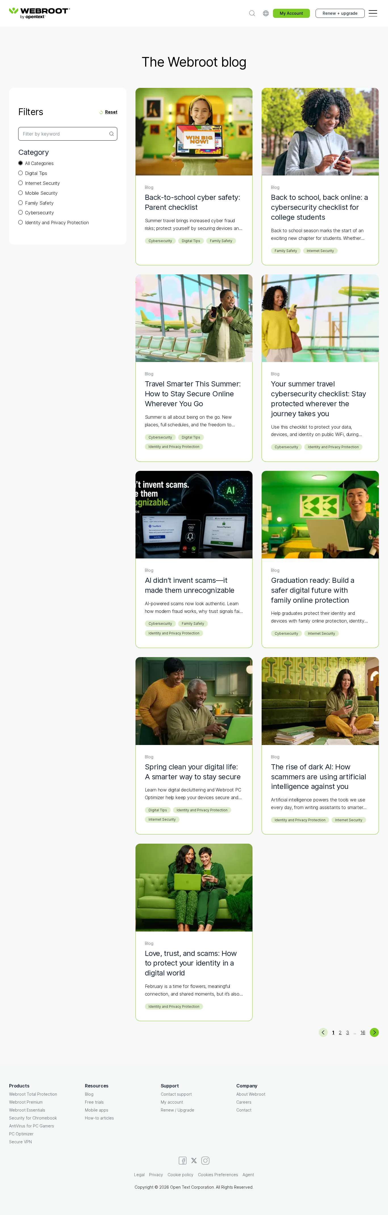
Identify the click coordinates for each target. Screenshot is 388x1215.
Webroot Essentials (27, 1110)
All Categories (39, 163)
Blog (89, 1094)
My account (172, 1102)
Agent (248, 1174)
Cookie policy (180, 1174)
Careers (243, 1102)
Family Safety (39, 203)
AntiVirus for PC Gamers (31, 1125)
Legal (139, 1174)
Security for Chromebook (33, 1117)
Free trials (94, 1102)
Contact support (176, 1094)
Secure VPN (20, 1141)
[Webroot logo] (39, 13)
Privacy (156, 1174)
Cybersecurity (39, 212)
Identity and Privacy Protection (57, 222)
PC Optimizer (21, 1133)
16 (362, 1032)
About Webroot (250, 1094)
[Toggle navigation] (373, 13)
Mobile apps (96, 1110)
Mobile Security (41, 193)
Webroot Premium (26, 1102)
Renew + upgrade (340, 13)
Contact (243, 1110)
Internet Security (42, 183)
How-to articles (99, 1117)
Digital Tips (36, 173)
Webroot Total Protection (33, 1094)
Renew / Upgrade (177, 1110)
